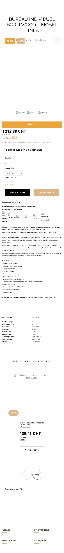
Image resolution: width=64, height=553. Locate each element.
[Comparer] (32, 420)
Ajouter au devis (46, 192)
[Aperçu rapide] (36, 420)
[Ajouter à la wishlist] (58, 40)
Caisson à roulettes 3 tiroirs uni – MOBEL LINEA (32, 423)
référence (6, 202)
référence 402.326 (25, 427)
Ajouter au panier (17, 192)
